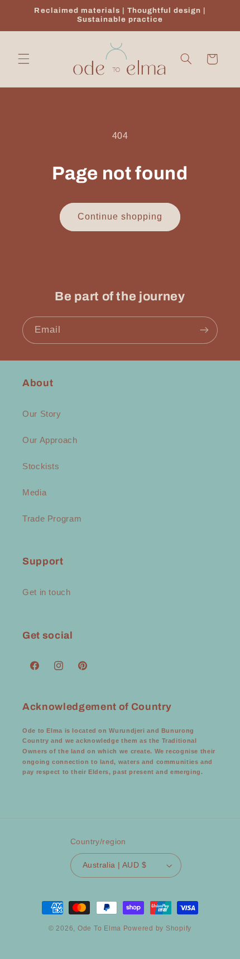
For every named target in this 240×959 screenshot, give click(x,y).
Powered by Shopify (157, 928)
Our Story (41, 414)
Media (34, 492)
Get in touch (46, 592)
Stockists (41, 466)
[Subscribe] (204, 330)
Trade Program (51, 518)
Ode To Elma (99, 928)
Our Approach (50, 440)
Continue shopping (120, 216)
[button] (23, 59)
